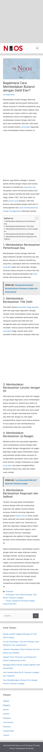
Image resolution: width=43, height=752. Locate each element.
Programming (8, 731)
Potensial (9, 591)
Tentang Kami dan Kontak (25, 748)
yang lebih (7, 267)
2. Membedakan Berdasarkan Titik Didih (19, 226)
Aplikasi (6, 701)
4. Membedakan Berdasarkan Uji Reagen (19, 234)
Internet (6, 714)
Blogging (6, 705)
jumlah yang (13, 201)
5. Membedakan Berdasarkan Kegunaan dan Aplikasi (20, 238)
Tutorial (6, 735)
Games (6, 710)
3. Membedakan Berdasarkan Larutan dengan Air (21, 230)
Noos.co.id (20, 745)
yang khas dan (30, 187)
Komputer (7, 718)
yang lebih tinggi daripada (28, 307)
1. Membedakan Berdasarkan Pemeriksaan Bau (20, 222)
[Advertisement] (21, 21)
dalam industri (22, 516)
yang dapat (25, 127)
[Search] (36, 615)
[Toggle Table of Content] (35, 218)
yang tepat (7, 465)
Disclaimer (29, 745)
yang (35, 274)
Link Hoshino (8, 722)
